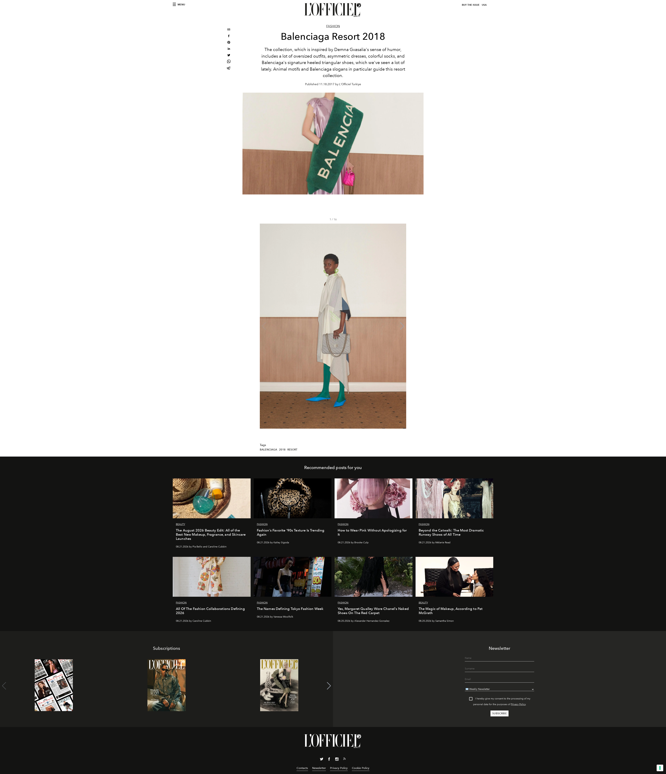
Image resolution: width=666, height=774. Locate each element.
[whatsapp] (229, 62)
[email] (229, 30)
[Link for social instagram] (337, 760)
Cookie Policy (360, 768)
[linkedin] (229, 49)
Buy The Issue (471, 4)
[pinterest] (229, 43)
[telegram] (229, 68)
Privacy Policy (518, 704)
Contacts (302, 768)
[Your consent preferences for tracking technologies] (660, 768)
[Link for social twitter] (321, 760)
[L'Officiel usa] (333, 10)
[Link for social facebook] (329, 760)
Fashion (333, 26)
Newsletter (319, 768)
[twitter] (229, 55)
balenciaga (268, 449)
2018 (282, 449)
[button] (402, 326)
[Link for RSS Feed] (344, 759)
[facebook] (229, 36)
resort (292, 449)
